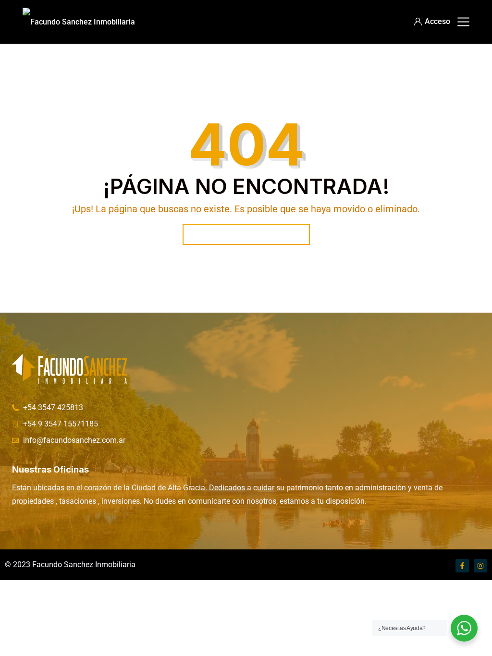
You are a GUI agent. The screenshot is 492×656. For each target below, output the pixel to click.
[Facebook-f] (462, 565)
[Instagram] (480, 565)
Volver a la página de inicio (246, 234)
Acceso (437, 21)
